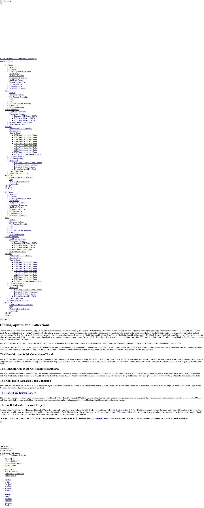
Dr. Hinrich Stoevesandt (18, 88)
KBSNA (8, 186)
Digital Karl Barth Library (19, 173)
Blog (11, 180)
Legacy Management (17, 82)
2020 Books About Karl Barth (25, 137)
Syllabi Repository (16, 158)
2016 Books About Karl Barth (25, 146)
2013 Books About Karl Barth (25, 152)
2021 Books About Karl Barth (25, 135)
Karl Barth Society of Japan (24, 167)
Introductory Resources (18, 78)
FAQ (11, 101)
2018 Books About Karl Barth (25, 141)
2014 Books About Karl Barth (25, 150)
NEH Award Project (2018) (24, 120)
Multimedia (13, 184)
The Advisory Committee (18, 97)
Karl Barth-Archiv (16, 80)
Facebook (8, 484)
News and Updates (16, 95)
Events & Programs (12, 110)
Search (3, 61)
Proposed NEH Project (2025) (25, 116)
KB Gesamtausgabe (16, 156)
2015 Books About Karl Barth (25, 148)
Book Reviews (15, 131)
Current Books (14, 133)
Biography (13, 67)
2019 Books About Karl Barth (25, 139)
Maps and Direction (16, 108)
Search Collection (16, 171)
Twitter (7, 482)
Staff (11, 99)
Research (8, 127)
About (7, 91)
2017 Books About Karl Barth (25, 144)
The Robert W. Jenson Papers (18, 392)
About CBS (9, 459)
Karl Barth (9, 65)
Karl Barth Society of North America (28, 163)
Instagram (8, 488)
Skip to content (5, 1)
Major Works (14, 74)
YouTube (8, 486)
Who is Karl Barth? (12, 461)
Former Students (15, 84)
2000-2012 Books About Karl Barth (27, 154)
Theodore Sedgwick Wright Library (100, 418)
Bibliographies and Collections (20, 129)
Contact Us (13, 105)
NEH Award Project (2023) (24, 118)
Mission (12, 93)
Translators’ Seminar (17, 114)
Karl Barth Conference (17, 112)
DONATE (9, 188)
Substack (8, 480)
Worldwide (13, 161)
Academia (8, 490)
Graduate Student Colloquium (20, 122)
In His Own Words (16, 76)
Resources (8, 175)
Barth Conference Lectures (19, 182)
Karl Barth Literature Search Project (122, 410)
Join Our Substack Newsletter (20, 103)
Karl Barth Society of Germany (26, 165)
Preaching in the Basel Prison (20, 71)
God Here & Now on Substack (21, 178)
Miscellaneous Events (17, 125)
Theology (13, 69)
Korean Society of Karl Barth (25, 169)
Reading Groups (15, 86)
